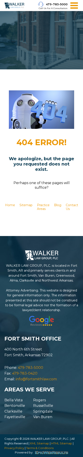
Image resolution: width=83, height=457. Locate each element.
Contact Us (72, 207)
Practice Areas (43, 207)
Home (10, 205)
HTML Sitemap (61, 443)
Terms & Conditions (40, 448)
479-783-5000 (57, 4)
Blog (57, 205)
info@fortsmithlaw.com (36, 379)
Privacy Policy (14, 448)
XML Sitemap (39, 443)
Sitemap (26, 205)
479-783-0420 (24, 373)
